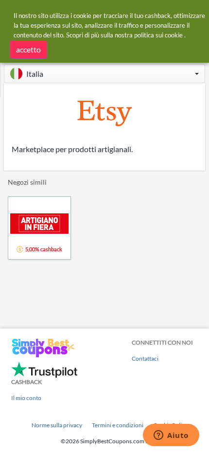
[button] (104, 73)
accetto (28, 49)
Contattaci (145, 358)
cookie (174, 35)
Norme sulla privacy (57, 425)
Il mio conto (26, 397)
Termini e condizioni (117, 425)
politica (144, 35)
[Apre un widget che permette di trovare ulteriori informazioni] (171, 436)
